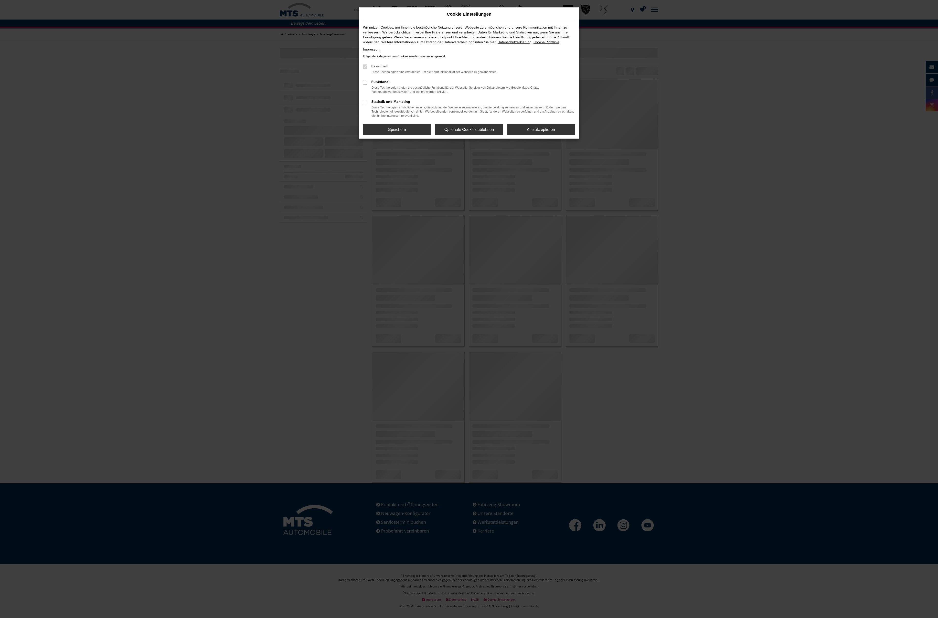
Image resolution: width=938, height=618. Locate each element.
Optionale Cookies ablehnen (469, 129)
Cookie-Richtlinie (546, 42)
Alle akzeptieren (541, 129)
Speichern (397, 129)
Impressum (371, 49)
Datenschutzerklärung (515, 42)
